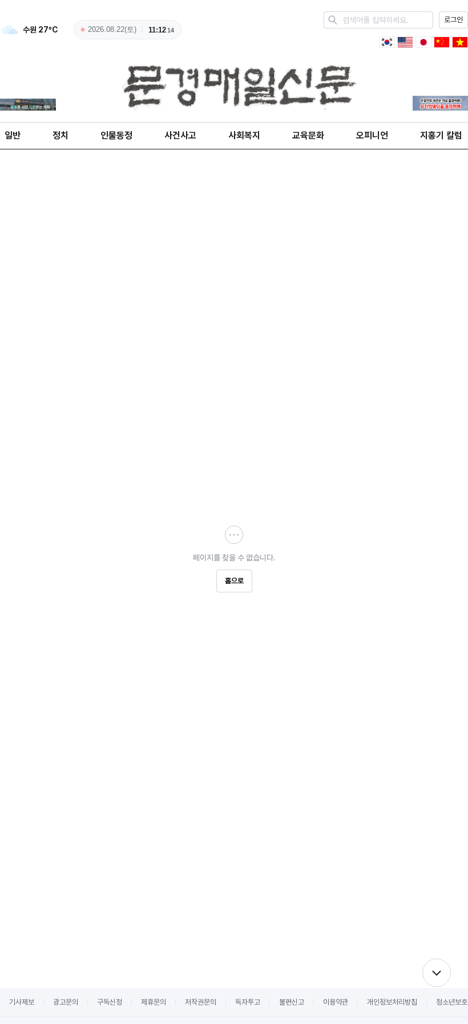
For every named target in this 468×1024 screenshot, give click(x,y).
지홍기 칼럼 (441, 135)
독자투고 (247, 1002)
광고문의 (65, 1002)
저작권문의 (200, 1002)
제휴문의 (153, 1002)
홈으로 (234, 580)
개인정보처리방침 (392, 1002)
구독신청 (109, 1002)
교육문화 (308, 135)
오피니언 (372, 135)
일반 (13, 135)
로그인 (453, 19)
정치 (60, 135)
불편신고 (291, 1002)
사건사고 (180, 135)
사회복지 (244, 135)
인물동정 (116, 135)
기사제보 (21, 1002)
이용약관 (335, 1002)
